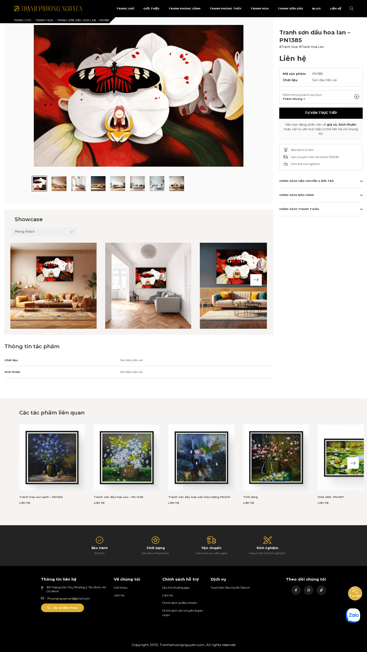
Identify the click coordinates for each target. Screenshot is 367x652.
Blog (316, 8)
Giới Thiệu (151, 8)
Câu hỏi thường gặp (175, 587)
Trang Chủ (125, 8)
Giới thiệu (121, 587)
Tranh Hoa (260, 8)
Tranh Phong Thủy (225, 8)
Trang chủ (22, 20)
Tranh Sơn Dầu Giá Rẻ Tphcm (230, 587)
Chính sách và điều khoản (179, 602)
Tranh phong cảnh (184, 8)
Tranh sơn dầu (290, 8)
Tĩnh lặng (250, 497)
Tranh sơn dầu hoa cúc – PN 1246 (118, 497)
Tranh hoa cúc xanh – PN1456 (41, 497)
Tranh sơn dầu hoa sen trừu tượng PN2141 (199, 497)
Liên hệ (119, 595)
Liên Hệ (335, 8)
